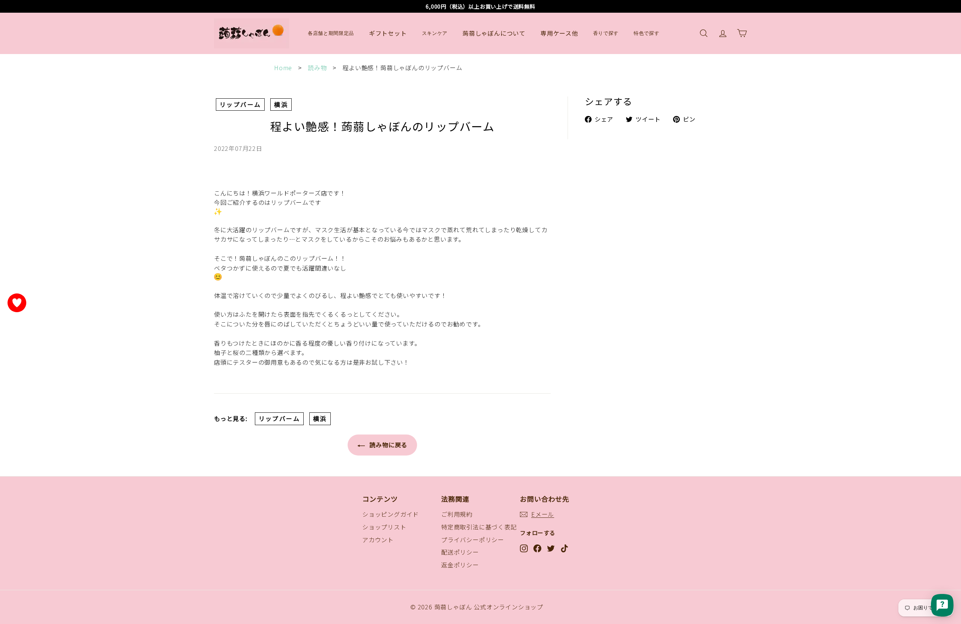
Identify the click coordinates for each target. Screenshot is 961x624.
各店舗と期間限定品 (331, 33)
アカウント (378, 539)
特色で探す (646, 33)
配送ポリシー (460, 551)
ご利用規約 (457, 514)
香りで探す (606, 33)
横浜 (281, 104)
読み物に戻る (388, 444)
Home (283, 67)
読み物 (317, 67)
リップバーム (240, 104)
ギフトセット (388, 33)
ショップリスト (384, 526)
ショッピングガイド (390, 514)
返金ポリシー (460, 564)
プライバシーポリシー (472, 539)
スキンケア (434, 33)
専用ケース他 (559, 33)
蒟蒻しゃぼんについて (494, 33)
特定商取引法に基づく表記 (479, 526)
